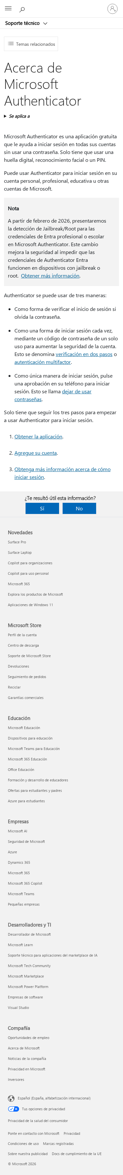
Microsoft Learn (20, 944)
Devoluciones (18, 666)
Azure (12, 851)
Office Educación (21, 769)
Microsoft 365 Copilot (25, 883)
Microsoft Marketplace (26, 976)
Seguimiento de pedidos (27, 676)
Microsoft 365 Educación (27, 759)
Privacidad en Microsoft (26, 1068)
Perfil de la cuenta (22, 634)
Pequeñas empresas (24, 904)
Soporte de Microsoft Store (29, 655)
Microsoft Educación (24, 727)
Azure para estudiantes (26, 800)
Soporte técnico (23, 23)
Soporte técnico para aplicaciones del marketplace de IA (52, 955)
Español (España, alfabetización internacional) (54, 1098)
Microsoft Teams (21, 893)
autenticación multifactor (42, 361)
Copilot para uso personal (28, 573)
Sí (42, 508)
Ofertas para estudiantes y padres (35, 790)
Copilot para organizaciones (30, 562)
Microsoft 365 (19, 583)
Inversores (16, 1079)
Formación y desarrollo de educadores (38, 779)
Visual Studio (18, 1007)
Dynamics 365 (19, 862)
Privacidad (72, 1133)
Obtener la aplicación (38, 436)
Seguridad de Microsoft (26, 841)
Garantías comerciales (26, 697)
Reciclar (14, 687)
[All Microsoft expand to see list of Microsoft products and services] (8, 9)
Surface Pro (17, 541)
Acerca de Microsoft (24, 1048)
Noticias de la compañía (27, 1058)
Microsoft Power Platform (28, 986)
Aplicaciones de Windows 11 (30, 604)
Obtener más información (50, 275)
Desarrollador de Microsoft (29, 934)
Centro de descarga (23, 645)
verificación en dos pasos (84, 353)
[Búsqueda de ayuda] (23, 8)
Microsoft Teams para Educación (34, 748)
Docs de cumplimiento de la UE (77, 1153)
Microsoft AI (17, 830)
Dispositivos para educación (30, 738)
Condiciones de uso (23, 1143)
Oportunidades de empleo (28, 1037)
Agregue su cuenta (35, 452)
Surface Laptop (19, 552)
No (79, 508)
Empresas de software (25, 997)
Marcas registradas (58, 1143)
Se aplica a (19, 116)
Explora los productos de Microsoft (35, 594)
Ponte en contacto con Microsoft (33, 1133)
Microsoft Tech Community (29, 965)
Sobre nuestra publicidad (28, 1153)
